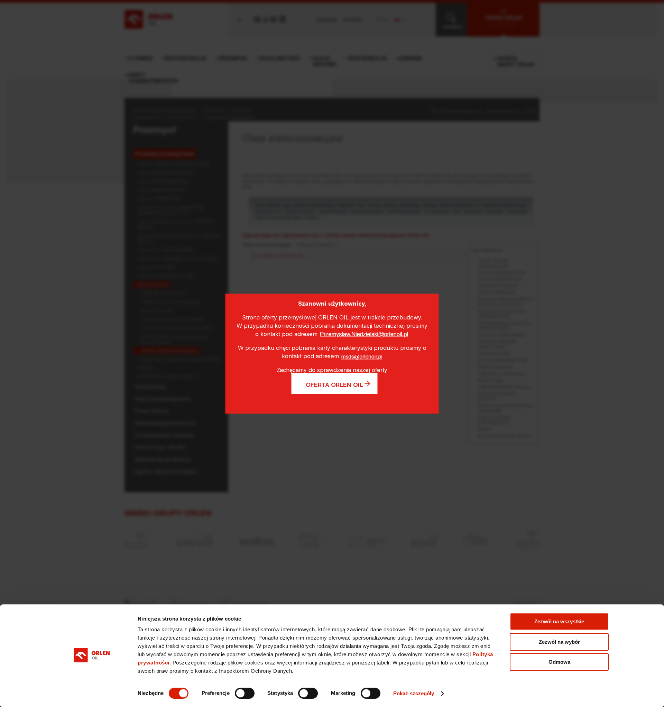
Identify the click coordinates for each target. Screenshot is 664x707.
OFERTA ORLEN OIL (334, 384)
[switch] (245, 693)
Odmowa (559, 662)
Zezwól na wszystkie (559, 621)
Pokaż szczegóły (413, 693)
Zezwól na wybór (559, 642)
